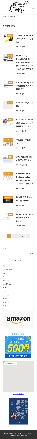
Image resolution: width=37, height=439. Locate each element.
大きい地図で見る (18, 394)
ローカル (6, 295)
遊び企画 (6, 302)
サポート (6, 288)
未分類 (5, 298)
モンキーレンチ (27, 433)
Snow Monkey (9, 433)
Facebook (6, 266)
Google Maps (8, 269)
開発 (4, 306)
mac (4, 273)
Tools (5, 277)
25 (23, 236)
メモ (4, 291)
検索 (4, 248)
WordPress (7, 284)
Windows (6, 280)
